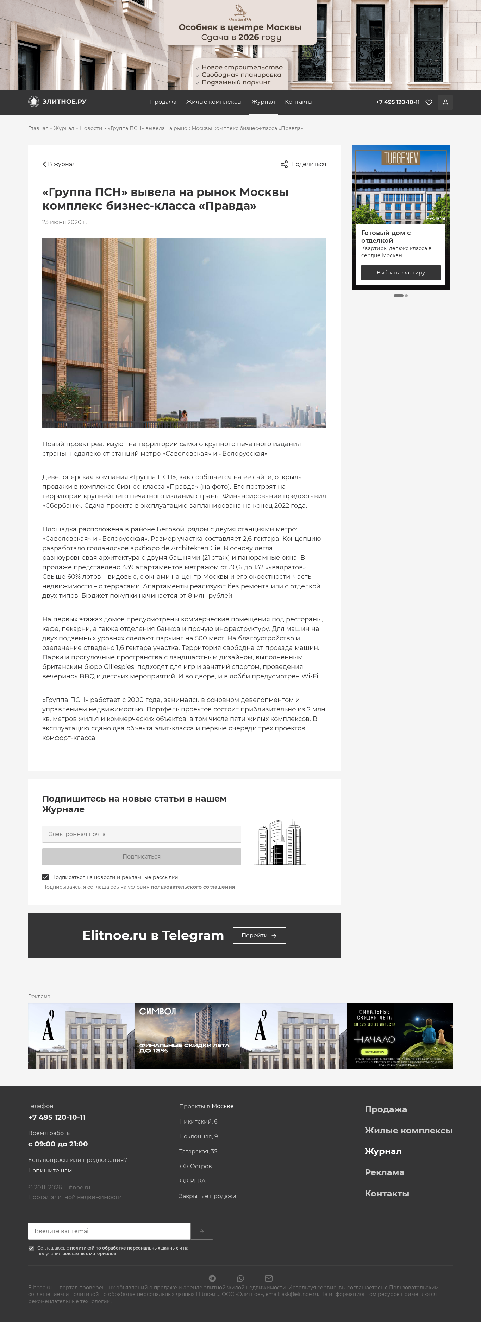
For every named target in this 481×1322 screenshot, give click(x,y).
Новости (91, 128)
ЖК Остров (195, 1166)
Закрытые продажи (207, 1196)
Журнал (263, 102)
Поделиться (308, 164)
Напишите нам (50, 1170)
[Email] (268, 1279)
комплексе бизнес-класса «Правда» (139, 487)
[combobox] (223, 1106)
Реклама (385, 1172)
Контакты (299, 102)
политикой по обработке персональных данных (124, 1248)
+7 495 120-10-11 (57, 1117)
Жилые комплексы (214, 102)
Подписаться (142, 856)
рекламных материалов (89, 1253)
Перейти (255, 935)
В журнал (62, 164)
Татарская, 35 (198, 1152)
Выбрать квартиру (401, 273)
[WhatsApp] (240, 1279)
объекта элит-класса (160, 728)
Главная (38, 128)
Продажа (163, 102)
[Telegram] (212, 1279)
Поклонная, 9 (198, 1136)
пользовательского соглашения (193, 887)
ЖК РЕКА (192, 1181)
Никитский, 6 (198, 1122)
